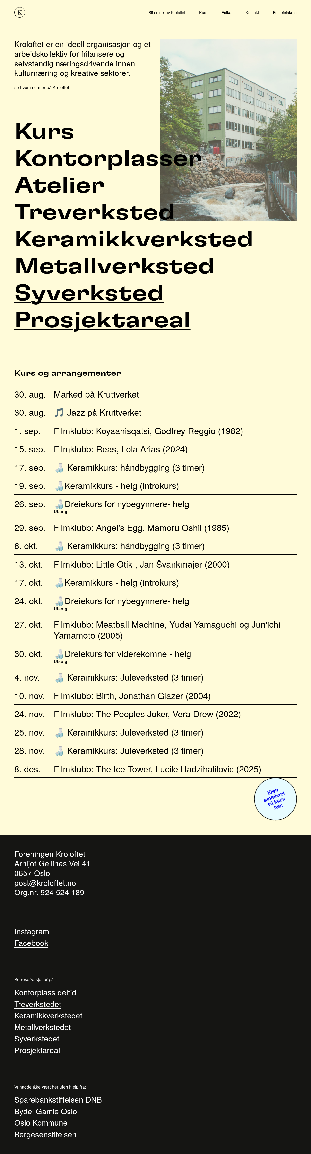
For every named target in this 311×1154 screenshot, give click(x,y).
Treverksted (94, 213)
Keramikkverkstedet (48, 1015)
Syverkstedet (36, 1038)
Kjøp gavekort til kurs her (274, 799)
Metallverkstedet (42, 1026)
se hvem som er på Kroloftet (41, 87)
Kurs (203, 12)
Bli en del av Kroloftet (166, 12)
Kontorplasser (108, 159)
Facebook (31, 942)
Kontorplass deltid (45, 992)
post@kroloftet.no (45, 882)
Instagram (31, 931)
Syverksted (89, 294)
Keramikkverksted (133, 240)
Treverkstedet (37, 1003)
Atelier (59, 186)
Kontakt (252, 12)
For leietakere (285, 12)
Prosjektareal (102, 320)
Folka (226, 12)
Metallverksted (114, 267)
